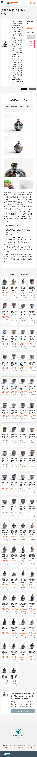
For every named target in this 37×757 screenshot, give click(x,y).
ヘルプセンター (19, 747)
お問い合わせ (30, 747)
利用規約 (5, 745)
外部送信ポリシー (8, 747)
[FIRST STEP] (12, 3)
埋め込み (33, 88)
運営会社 (12, 745)
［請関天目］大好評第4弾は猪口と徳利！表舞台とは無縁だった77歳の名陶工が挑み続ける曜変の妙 (22, 696)
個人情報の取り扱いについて (25, 745)
